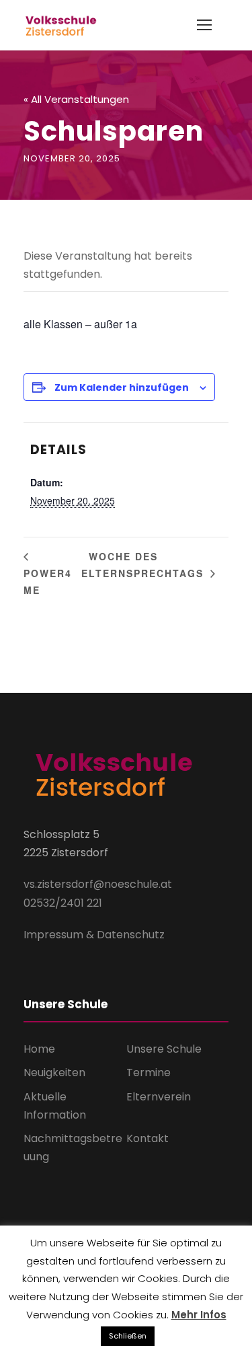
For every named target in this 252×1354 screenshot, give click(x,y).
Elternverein (158, 1096)
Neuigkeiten (54, 1072)
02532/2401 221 (63, 903)
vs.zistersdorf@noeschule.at (98, 884)
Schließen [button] (127, 1335)
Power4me (48, 581)
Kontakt (147, 1138)
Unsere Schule (164, 1049)
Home (39, 1049)
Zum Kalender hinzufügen (121, 387)
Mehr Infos (198, 1315)
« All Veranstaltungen (76, 99)
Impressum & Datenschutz (94, 934)
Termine (148, 1072)
